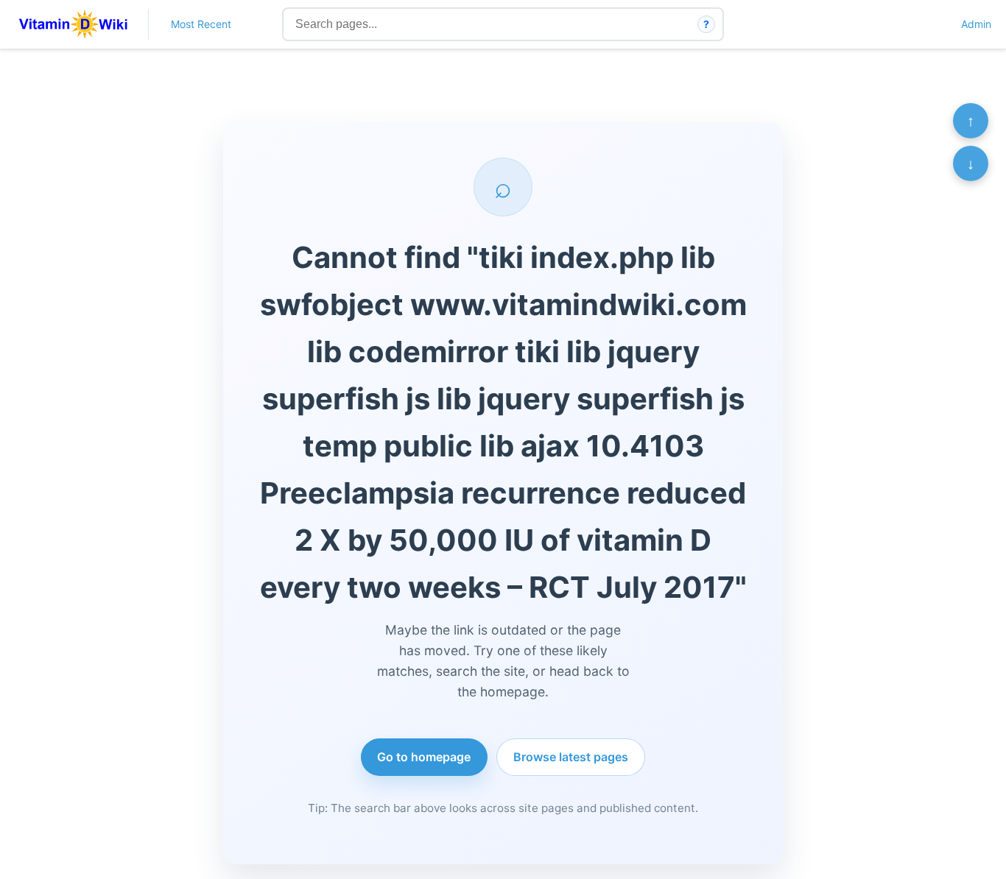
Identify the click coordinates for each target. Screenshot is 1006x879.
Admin (976, 24)
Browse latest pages (570, 756)
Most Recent (201, 24)
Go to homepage (424, 756)
